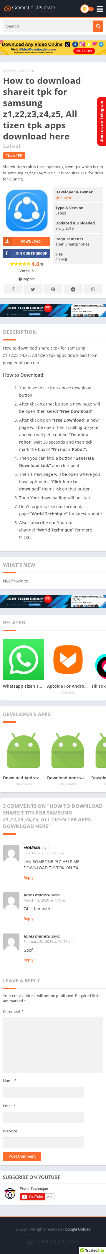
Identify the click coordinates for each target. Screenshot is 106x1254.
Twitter (33, 289)
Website (10, 1131)
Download (31, 241)
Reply (29, 877)
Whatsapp (93, 289)
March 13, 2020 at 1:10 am (45, 900)
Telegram (73, 289)
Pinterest (53, 289)
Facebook (13, 289)
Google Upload (78, 1229)
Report (28, 279)
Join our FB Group (30, 253)
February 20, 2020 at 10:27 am (49, 941)
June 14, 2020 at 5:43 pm (44, 853)
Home (8, 71)
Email (9, 1105)
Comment (13, 1011)
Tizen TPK (26, 71)
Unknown (63, 197)
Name (9, 1080)
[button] (98, 26)
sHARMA (32, 847)
